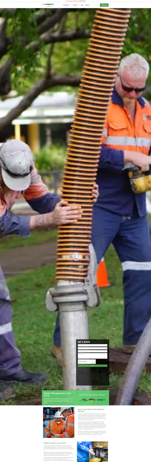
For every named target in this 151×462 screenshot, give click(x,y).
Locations (75, 5)
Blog (82, 5)
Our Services (66, 5)
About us (87, 5)
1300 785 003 (82, 1)
